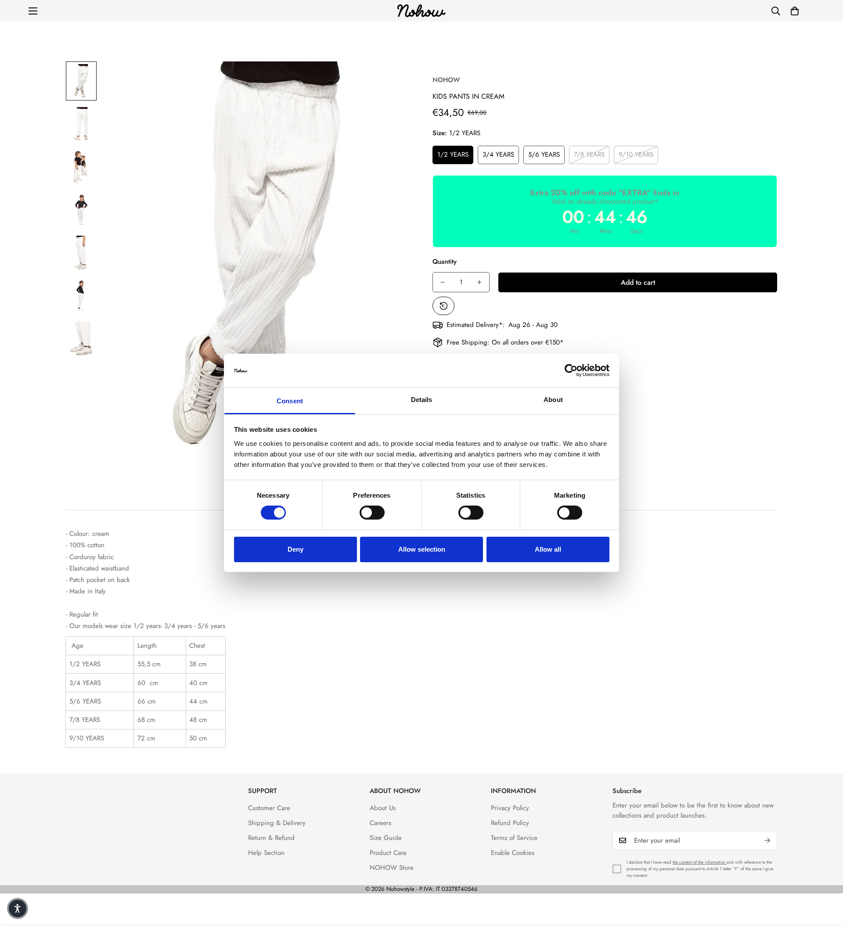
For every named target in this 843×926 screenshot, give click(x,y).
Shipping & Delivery (277, 823)
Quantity (444, 261)
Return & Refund (271, 838)
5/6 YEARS (544, 154)
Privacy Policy (510, 808)
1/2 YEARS (452, 154)
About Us (383, 808)
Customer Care (269, 808)
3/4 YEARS (498, 154)
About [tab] (553, 399)
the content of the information (700, 862)
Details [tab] (421, 399)
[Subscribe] (767, 840)
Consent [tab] (290, 401)
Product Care (388, 853)
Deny (295, 549)
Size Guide (386, 838)
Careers (380, 823)
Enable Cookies (512, 853)
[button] (795, 11)
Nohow (446, 80)
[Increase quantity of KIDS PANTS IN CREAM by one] (479, 282)
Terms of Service (514, 838)
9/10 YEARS (636, 154)
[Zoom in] (392, 80)
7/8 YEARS (589, 154)
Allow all (548, 549)
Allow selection (421, 549)
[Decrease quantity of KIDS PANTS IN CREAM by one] (442, 282)
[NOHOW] (421, 11)
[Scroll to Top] (826, 878)
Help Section (266, 853)
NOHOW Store (392, 867)
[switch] (372, 513)
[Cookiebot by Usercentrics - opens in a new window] (571, 370)
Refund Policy (510, 823)
